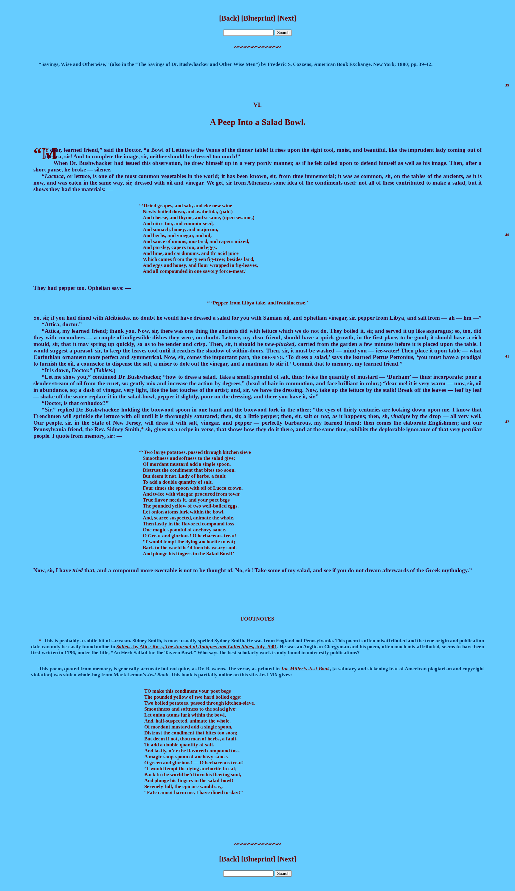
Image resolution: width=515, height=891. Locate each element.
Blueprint (258, 18)
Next (287, 18)
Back (229, 18)
